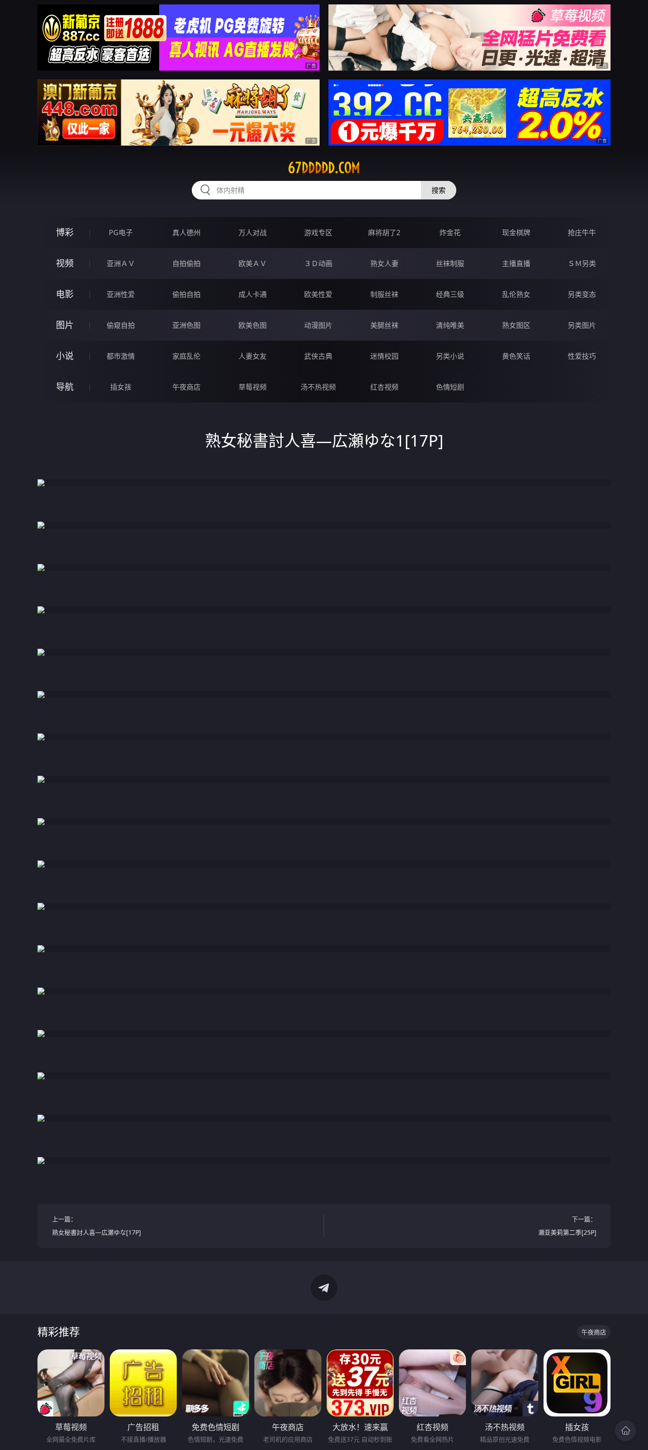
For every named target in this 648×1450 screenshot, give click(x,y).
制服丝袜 (384, 294)
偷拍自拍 (186, 294)
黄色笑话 (516, 356)
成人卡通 (252, 294)
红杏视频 (384, 387)
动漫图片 (318, 325)
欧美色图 (252, 325)
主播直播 (516, 263)
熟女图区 (516, 325)
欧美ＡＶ (252, 263)
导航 (65, 387)
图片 (65, 325)
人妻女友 (252, 356)
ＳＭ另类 (582, 263)
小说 (65, 356)
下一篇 (567, 1225)
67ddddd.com (324, 168)
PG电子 (121, 232)
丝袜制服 (450, 263)
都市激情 (121, 356)
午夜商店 (186, 387)
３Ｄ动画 (318, 263)
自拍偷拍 (186, 263)
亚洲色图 (186, 325)
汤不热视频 (318, 387)
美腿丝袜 (384, 325)
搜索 (439, 190)
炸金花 (450, 232)
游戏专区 (318, 232)
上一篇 (96, 1225)
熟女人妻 (384, 263)
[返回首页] (625, 1430)
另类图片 (582, 325)
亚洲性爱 (121, 294)
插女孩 (120, 387)
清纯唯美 (450, 325)
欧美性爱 (318, 294)
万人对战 (252, 232)
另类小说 (450, 356)
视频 (65, 263)
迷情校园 (384, 356)
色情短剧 (450, 387)
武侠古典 (318, 356)
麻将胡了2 (384, 232)
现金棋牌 (516, 232)
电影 (65, 294)
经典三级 (450, 294)
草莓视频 (252, 387)
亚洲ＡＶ (121, 263)
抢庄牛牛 (582, 232)
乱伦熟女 (516, 294)
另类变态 (582, 294)
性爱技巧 (582, 356)
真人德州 (186, 232)
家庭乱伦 (186, 356)
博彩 (65, 232)
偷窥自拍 (121, 325)
